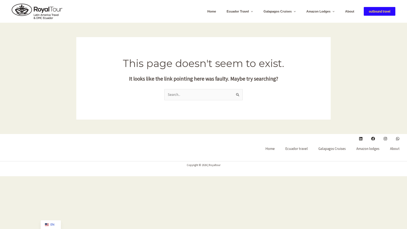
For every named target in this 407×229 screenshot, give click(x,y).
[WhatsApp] (398, 139)
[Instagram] (385, 139)
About (349, 11)
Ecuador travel (238, 11)
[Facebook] (373, 139)
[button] (251, 11)
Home (211, 11)
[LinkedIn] (361, 139)
